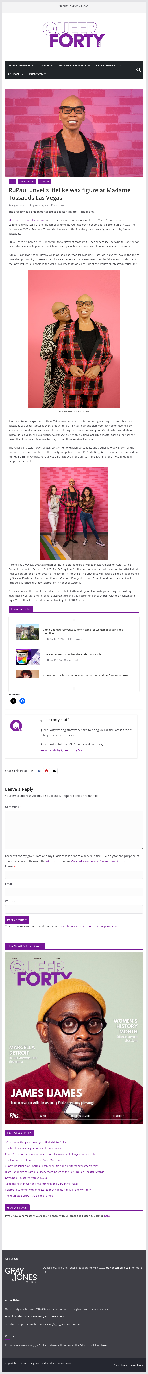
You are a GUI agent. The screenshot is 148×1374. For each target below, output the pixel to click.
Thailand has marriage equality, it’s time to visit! (34, 1148)
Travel (44, 65)
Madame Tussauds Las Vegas (26, 220)
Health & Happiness (72, 65)
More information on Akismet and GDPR (98, 861)
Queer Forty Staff (40, 205)
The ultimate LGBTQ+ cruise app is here (29, 1195)
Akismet (51, 861)
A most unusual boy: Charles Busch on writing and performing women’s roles (86, 652)
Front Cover (38, 74)
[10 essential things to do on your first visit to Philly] (28, 678)
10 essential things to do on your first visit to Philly (74, 675)
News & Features (19, 65)
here (107, 1216)
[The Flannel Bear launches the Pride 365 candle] (28, 632)
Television (44, 181)
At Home (13, 74)
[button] (32, 65)
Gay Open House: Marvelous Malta (26, 1178)
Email (10, 884)
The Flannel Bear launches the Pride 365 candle (72, 629)
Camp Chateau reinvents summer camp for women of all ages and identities (51, 1154)
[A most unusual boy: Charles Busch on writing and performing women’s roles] (27, 653)
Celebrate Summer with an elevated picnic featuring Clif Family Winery (48, 1189)
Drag (12, 181)
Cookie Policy (136, 1364)
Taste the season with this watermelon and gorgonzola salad (42, 1183)
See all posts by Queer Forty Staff (62, 750)
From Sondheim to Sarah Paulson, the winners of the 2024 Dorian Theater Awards (54, 1172)
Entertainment (106, 65)
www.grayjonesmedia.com (115, 1267)
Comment (13, 807)
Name (10, 866)
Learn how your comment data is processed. (88, 926)
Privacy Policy (120, 1364)
